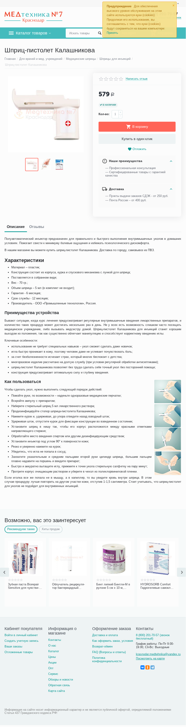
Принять (112, 32)
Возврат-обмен (102, 646)
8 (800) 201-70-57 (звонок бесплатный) (153, 636)
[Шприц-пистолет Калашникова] (46, 114)
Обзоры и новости (60, 679)
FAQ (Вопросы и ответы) (109, 652)
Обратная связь (59, 685)
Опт (50, 668)
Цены (52, 657)
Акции (52, 662)
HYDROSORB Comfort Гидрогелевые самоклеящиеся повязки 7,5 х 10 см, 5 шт (157, 586)
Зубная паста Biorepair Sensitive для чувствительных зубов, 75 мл (23, 586)
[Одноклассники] (147, 667)
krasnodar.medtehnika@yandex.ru (158, 654)
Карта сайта (56, 691)
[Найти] (99, 33)
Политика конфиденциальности (107, 659)
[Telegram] (152, 667)
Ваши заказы (13, 646)
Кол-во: (104, 114)
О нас (52, 645)
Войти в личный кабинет (21, 635)
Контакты (54, 640)
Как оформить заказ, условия (112, 640)
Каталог (53, 651)
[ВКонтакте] (142, 667)
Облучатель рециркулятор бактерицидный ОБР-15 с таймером (68, 586)
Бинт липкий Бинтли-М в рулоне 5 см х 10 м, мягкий (113, 586)
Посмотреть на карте (150, 658)
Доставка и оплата (105, 635)
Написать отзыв (136, 78)
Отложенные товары (19, 652)
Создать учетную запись (22, 640)
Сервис (53, 674)
